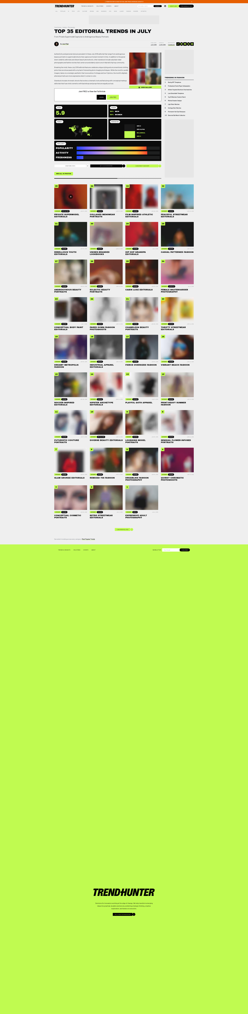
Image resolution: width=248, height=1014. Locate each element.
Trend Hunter (58, 27)
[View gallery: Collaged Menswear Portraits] (153, 61)
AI (68, 11)
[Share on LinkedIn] (181, 44)
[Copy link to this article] (178, 44)
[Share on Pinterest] (192, 44)
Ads (97, 11)
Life (78, 11)
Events (108, 6)
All (57, 11)
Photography (71, 27)
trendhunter (171, 45)
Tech (73, 11)
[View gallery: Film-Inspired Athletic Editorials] (137, 77)
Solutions (99, 6)
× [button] (191, 1)
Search (157, 6)
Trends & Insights (87, 6)
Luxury (122, 11)
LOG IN (101, 97)
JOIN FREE (112, 97)
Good (115, 11)
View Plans (173, 6)
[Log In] (165, 6)
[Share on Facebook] (185, 44)
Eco (110, 11)
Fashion (128, 11)
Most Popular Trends (88, 539)
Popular (62, 11)
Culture (84, 11)
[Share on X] (188, 44)
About (116, 6)
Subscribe (185, 550)
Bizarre (135, 11)
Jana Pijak (65, 44)
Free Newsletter (186, 6)
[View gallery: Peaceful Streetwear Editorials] (153, 77)
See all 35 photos (63, 173)
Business (103, 11)
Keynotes (143, 11)
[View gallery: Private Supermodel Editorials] (137, 61)
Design (92, 11)
